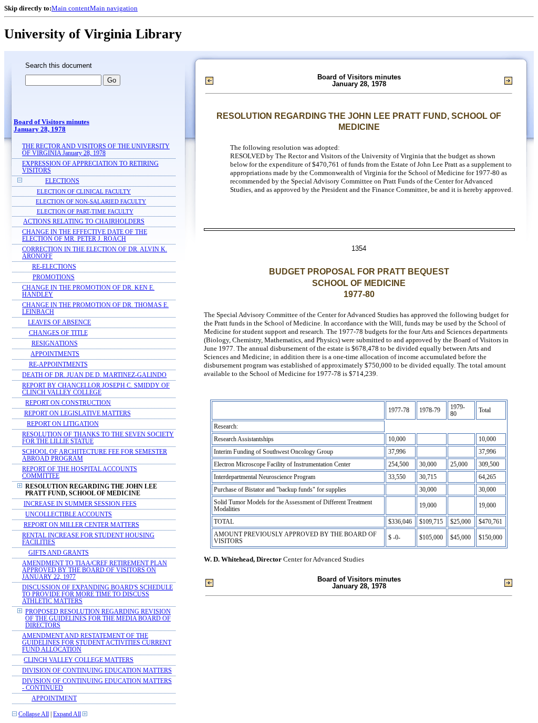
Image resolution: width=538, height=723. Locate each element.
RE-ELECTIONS (54, 266)
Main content (70, 8)
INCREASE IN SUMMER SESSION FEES (80, 504)
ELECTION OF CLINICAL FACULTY (84, 191)
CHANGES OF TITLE (58, 333)
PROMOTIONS (54, 277)
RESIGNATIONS (55, 343)
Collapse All (33, 714)
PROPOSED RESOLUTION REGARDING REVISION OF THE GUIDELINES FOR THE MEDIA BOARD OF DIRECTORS (98, 618)
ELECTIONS (62, 181)
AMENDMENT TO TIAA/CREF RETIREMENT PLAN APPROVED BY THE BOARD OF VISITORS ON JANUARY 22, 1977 (94, 570)
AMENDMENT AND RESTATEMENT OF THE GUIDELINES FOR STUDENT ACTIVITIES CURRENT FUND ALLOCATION (96, 643)
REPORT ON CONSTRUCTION (68, 403)
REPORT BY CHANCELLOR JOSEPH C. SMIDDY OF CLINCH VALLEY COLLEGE (96, 389)
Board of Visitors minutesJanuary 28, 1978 (51, 125)
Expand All (67, 714)
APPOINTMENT (54, 698)
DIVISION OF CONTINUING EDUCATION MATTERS (97, 670)
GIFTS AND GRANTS (58, 552)
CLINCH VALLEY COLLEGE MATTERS (78, 660)
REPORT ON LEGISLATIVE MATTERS (77, 413)
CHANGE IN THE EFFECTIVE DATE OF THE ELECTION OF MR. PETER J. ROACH (84, 235)
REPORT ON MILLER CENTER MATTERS (81, 525)
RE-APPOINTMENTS (58, 364)
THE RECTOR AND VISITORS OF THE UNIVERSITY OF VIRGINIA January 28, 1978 (96, 150)
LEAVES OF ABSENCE (59, 322)
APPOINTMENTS (54, 354)
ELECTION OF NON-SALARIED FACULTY (91, 201)
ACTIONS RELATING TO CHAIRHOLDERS (83, 221)
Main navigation (114, 8)
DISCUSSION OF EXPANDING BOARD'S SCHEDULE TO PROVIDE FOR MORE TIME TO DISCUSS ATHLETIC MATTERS (97, 594)
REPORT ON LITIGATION (63, 424)
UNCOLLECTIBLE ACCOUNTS (68, 514)
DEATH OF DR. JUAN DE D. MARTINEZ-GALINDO (94, 375)
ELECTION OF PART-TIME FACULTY (85, 211)
